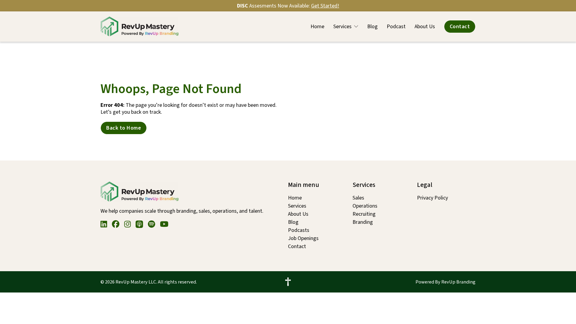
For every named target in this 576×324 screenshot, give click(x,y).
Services (342, 26)
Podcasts (298, 230)
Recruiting (364, 214)
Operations (364, 205)
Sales (358, 197)
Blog (372, 26)
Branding (362, 222)
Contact (460, 26)
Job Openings (303, 238)
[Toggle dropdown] (356, 26)
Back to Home (123, 128)
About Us (425, 26)
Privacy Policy (432, 197)
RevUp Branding (458, 281)
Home (317, 26)
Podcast (396, 26)
